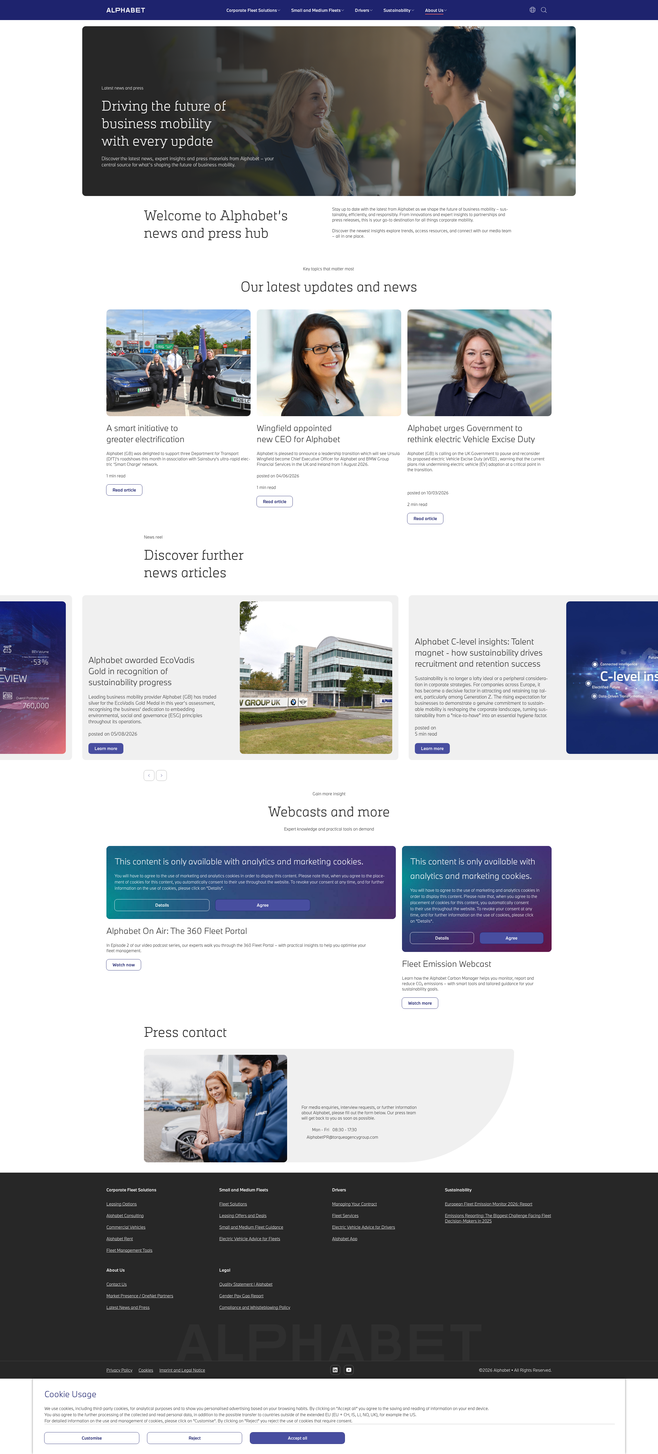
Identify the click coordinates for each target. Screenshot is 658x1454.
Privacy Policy (119, 1370)
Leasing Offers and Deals (243, 1215)
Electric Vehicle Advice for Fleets (249, 1238)
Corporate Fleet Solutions (251, 10)
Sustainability (396, 10)
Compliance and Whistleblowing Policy (254, 1307)
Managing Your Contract (354, 1204)
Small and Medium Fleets (316, 10)
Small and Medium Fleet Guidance (251, 1227)
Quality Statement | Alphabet (245, 1284)
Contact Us (116, 1284)
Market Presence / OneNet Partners (139, 1295)
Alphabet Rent (119, 1238)
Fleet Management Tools (129, 1250)
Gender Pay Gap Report (241, 1295)
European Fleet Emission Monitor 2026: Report (488, 1204)
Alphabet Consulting (125, 1215)
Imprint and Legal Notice (182, 1370)
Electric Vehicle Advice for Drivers (363, 1227)
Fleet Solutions (233, 1204)
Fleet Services (345, 1215)
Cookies (146, 1370)
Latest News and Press (128, 1307)
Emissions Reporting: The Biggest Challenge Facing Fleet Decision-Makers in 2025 (498, 1218)
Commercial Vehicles (125, 1227)
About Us (434, 10)
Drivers (362, 10)
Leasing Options (121, 1204)
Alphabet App (344, 1238)
